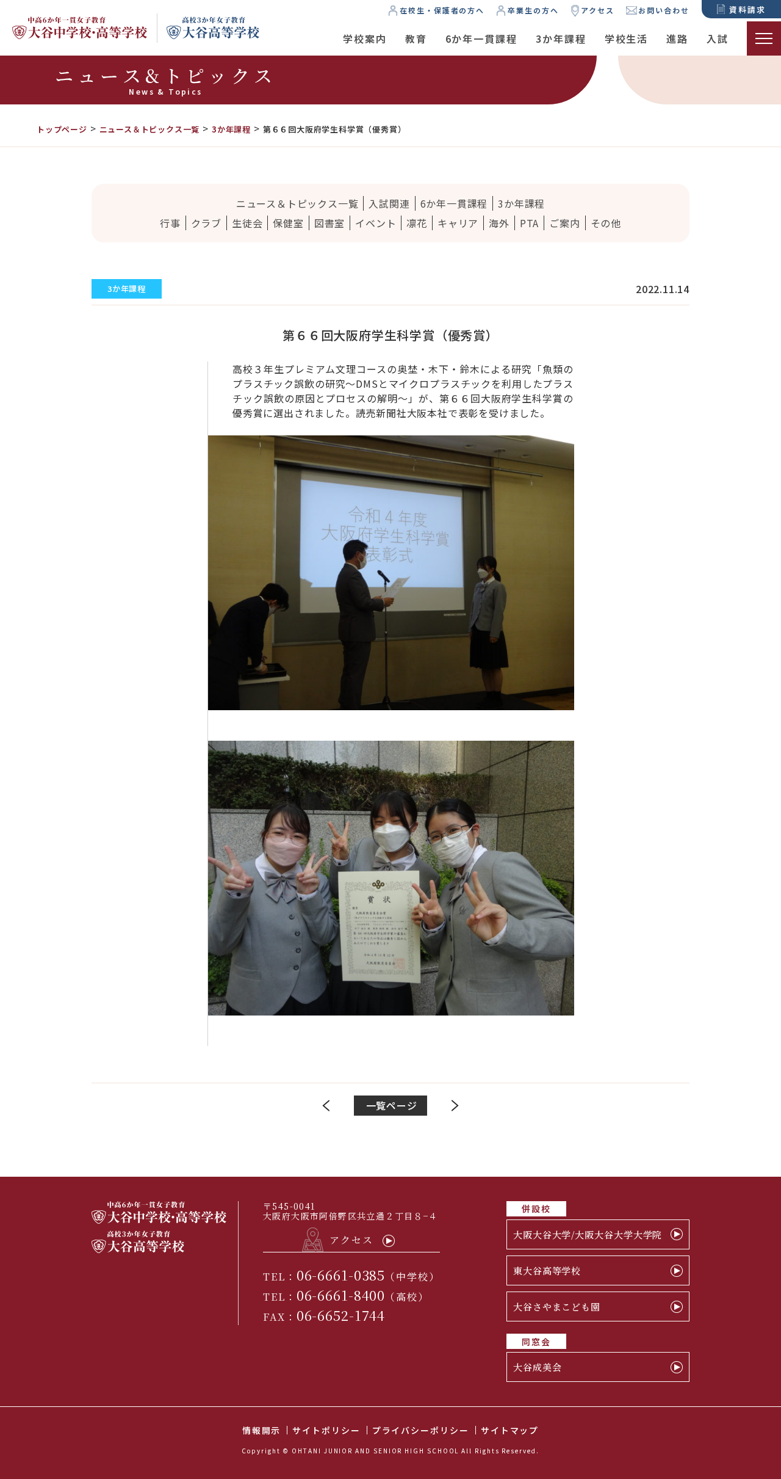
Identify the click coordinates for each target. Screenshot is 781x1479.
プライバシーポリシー (420, 1430)
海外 (499, 223)
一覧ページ (391, 1105)
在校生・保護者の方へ (442, 10)
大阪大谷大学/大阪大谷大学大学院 (587, 1234)
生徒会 (247, 223)
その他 (606, 223)
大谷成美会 (537, 1367)
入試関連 (389, 203)
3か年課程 (561, 38)
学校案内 (365, 38)
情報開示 (261, 1430)
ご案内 (564, 223)
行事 (170, 223)
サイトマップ (510, 1430)
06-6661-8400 (341, 1294)
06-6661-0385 (341, 1274)
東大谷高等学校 (547, 1270)
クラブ (206, 223)
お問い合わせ (663, 10)
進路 (677, 38)
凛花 (416, 223)
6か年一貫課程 (481, 38)
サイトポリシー (326, 1430)
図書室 (329, 223)
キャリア (457, 223)
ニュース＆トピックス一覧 (297, 203)
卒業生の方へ (533, 10)
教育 (416, 38)
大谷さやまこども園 (556, 1306)
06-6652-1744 (341, 1315)
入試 (718, 38)
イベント (375, 223)
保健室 (288, 223)
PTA (529, 223)
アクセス (597, 10)
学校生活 (627, 38)
